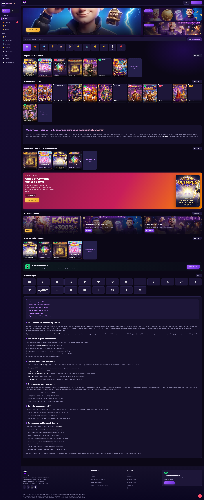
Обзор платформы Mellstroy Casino (40, 302)
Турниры (6, 26)
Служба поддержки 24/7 (37, 313)
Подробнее (148, 10)
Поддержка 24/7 (8, 62)
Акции (93, 476)
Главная (6, 18)
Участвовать (149, 25)
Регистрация (196, 2)
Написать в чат (169, 482)
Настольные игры (132, 479)
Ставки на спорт (131, 482)
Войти (186, 2)
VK (28, 487)
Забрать (28, 230)
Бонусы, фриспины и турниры (38, 307)
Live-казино (7, 40)
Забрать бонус (33, 29)
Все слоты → (197, 81)
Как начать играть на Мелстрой (39, 304)
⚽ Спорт (14, 10)
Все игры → (197, 55)
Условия (88, 230)
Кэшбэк (5, 29)
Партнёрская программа (98, 479)
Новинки (6, 47)
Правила (6, 58)
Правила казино (95, 474)
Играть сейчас (32, 200)
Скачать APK (193, 266)
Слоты (5, 37)
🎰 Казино (6, 10)
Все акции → (197, 213)
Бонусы (10, 22)
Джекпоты (130, 488)
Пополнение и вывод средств (38, 310)
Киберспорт (130, 485)
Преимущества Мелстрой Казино (40, 316)
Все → (198, 275)
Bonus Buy (6, 44)
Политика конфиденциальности (99, 485)
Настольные (7, 51)
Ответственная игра (96, 482)
